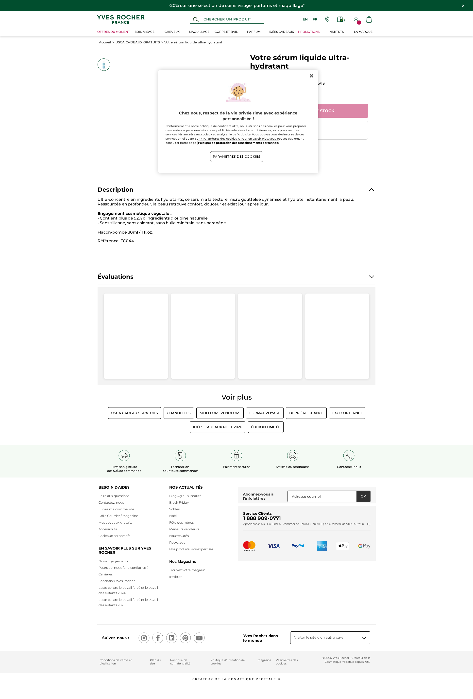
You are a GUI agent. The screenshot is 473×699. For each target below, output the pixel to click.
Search (196, 19)
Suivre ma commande (116, 509)
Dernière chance (306, 413)
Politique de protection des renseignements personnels (238, 143)
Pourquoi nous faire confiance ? (124, 568)
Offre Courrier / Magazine (118, 516)
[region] (238, 121)
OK (363, 496)
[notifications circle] (359, 22)
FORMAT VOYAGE (264, 413)
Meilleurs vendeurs (184, 529)
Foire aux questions (114, 496)
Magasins (264, 660)
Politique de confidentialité (180, 661)
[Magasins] (327, 19)
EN (305, 19)
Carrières (106, 574)
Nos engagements (113, 561)
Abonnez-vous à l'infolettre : (258, 496)
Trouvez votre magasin (187, 570)
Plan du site (155, 661)
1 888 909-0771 (262, 518)
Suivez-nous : (115, 637)
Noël (173, 516)
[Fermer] (311, 75)
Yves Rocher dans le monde (260, 638)
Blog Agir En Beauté (185, 496)
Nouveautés (179, 536)
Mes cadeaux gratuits (115, 522)
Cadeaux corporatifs (114, 536)
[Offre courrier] (341, 19)
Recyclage (177, 542)
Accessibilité (108, 529)
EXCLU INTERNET (347, 413)
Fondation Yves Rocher (117, 581)
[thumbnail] (103, 64)
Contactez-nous (111, 502)
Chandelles (179, 413)
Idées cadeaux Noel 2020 (217, 427)
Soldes (174, 509)
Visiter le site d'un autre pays (318, 637)
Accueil (105, 42)
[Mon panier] (369, 19)
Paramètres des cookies (287, 661)
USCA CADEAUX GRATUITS (138, 42)
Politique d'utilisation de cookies (228, 661)
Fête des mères (181, 522)
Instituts (175, 577)
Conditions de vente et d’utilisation (116, 661)
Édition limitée (265, 427)
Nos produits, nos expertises (191, 549)
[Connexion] (356, 19)
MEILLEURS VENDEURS (220, 413)
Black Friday (179, 502)
